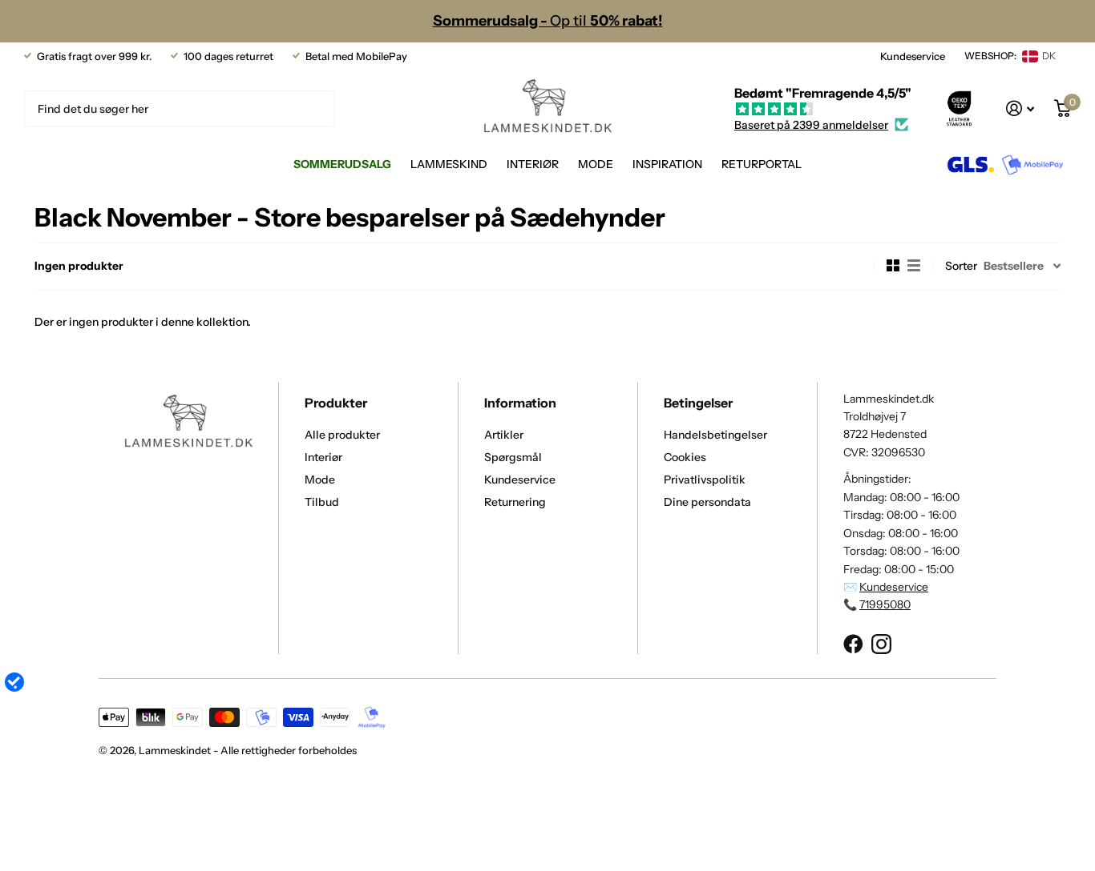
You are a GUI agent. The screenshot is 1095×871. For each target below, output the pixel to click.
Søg (313, 108)
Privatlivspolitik (704, 479)
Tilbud (322, 502)
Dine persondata (707, 502)
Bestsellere (1014, 266)
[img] (822, 109)
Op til (548, 21)
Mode (595, 164)
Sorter (961, 266)
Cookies (685, 457)
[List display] (913, 265)
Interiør (533, 164)
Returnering (515, 502)
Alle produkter (342, 434)
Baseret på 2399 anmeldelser (811, 124)
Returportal (761, 164)
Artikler (503, 434)
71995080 (885, 604)
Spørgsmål (513, 457)
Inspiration (667, 164)
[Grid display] (893, 265)
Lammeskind (448, 164)
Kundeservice (912, 56)
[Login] (1020, 108)
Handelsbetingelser (715, 434)
